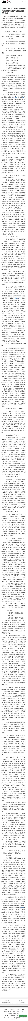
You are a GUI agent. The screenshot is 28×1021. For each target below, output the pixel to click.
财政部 (22, 907)
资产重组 (14, 97)
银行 (11, 439)
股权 (23, 97)
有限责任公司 (17, 298)
